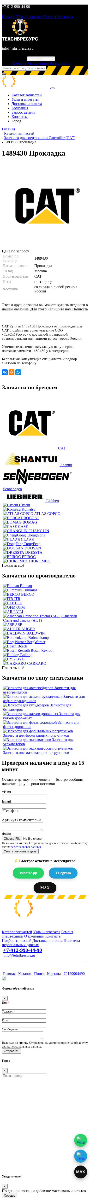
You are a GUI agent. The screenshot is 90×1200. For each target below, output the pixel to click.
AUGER (28, 629)
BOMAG (30, 522)
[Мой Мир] (18, 372)
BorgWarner (36, 642)
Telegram (63, 873)
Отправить (11, 1051)
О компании (34, 936)
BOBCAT (31, 518)
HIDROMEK (39, 561)
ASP (18, 625)
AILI (19, 612)
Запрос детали (23, 112)
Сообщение (10, 1029)
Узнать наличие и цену (20, 851)
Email (6, 801)
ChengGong (36, 535)
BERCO (27, 594)
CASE (23, 526)
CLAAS (27, 539)
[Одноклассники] (11, 372)
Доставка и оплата (27, 104)
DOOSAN (32, 548)
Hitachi (24, 505)
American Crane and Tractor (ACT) (40, 618)
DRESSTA (33, 552)
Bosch (22, 646)
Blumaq (26, 586)
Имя (5, 1002)
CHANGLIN (39, 531)
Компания (20, 108)
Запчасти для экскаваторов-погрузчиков (36, 753)
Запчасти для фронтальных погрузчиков (36, 735)
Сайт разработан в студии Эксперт (25, 964)
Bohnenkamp (38, 637)
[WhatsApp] (80, 1140)
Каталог (8, 17)
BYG (20, 659)
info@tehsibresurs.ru (17, 48)
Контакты (65, 17)
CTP (18, 603)
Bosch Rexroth (42, 650)
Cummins (30, 590)
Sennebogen (12, 489)
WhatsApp (28, 873)
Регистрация (60, 63)
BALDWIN (35, 633)
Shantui (66, 465)
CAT (38, 276)
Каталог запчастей (27, 95)
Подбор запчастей (16, 940)
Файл (6, 834)
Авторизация (38, 63)
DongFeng (32, 544)
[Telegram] (80, 1156)
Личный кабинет (41, 59)
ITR (17, 599)
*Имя (6, 792)
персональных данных (26, 847)
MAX (45, 888)
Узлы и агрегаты (29, 17)
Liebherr (52, 501)
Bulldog (26, 655)
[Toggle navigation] (53, 88)
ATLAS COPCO (47, 514)
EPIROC (29, 557)
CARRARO (36, 663)
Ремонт (50, 17)
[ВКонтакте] (5, 372)
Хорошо (9, 1195)
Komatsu (28, 509)
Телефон (8, 1011)
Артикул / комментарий (21, 820)
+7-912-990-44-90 (16, 7)
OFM (20, 607)
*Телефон (10, 811)
